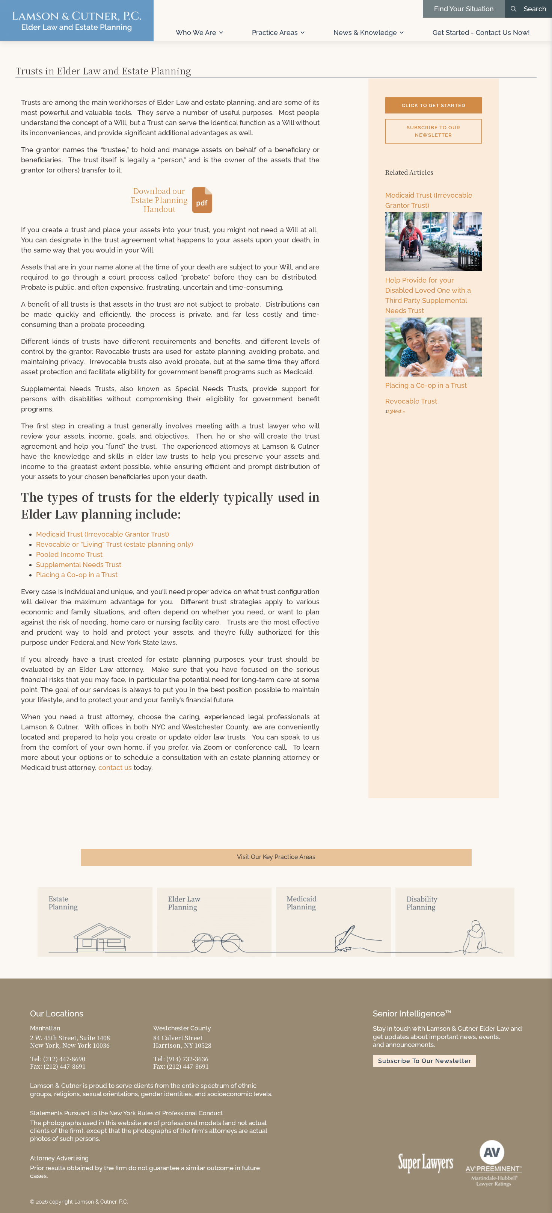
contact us (115, 767)
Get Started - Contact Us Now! (481, 32)
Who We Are (196, 32)
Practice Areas (275, 32)
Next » (398, 411)
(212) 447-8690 (64, 1058)
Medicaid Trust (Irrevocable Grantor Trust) (102, 534)
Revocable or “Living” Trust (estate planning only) (114, 544)
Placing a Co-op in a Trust (77, 575)
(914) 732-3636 (187, 1058)
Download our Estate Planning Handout (159, 199)
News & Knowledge (365, 32)
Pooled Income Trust (69, 554)
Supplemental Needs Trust (78, 565)
